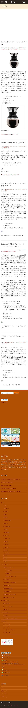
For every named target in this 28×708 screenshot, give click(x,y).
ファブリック (3, 612)
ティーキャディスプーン (8, 629)
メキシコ (5, 550)
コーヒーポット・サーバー (8, 582)
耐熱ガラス (4, 464)
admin (6, 47)
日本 (4, 556)
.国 (18, 47)
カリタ (23, 462)
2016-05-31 (10, 146)
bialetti (4, 459)
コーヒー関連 (14, 49)
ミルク (18, 459)
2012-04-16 (10, 342)
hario (2, 459)
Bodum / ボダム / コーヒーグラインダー (10, 175)
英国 (4, 561)
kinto (23, 466)
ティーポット (6, 632)
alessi (25, 466)
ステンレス (9, 461)
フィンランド (6, 538)
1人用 (10, 467)
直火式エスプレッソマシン (8, 594)
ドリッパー (23, 49)
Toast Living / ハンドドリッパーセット (8, 488)
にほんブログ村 (4, 402)
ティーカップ (6, 626)
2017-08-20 (10, 47)
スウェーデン (6, 520)
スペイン (5, 523)
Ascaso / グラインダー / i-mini (7, 482)
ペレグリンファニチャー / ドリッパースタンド (10, 479)
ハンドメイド (6, 462)
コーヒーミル (22, 146)
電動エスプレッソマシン (8, 597)
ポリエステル (10, 464)
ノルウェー (5, 532)
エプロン (5, 615)
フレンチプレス (6, 591)
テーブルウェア (4, 600)
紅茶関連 (3, 621)
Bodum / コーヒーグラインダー (12, 142)
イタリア (5, 508)
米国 (4, 558)
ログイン (3, 687)
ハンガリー (5, 535)
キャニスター (15, 461)
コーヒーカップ (6, 579)
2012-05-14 (10, 189)
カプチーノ (16, 466)
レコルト (2, 467)
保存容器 (5, 190)
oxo (9, 462)
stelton (12, 467)
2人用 (2, 469)
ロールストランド (11, 459)
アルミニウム (21, 461)
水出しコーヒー (6, 469)
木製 (21, 462)
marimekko (24, 467)
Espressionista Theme (9, 705)
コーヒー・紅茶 (8, 2)
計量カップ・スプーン (10, 576)
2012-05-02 (10, 250)
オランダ (5, 511)
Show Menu (24, 2)
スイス (19, 49)
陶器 (16, 459)
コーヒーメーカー (7, 49)
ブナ (17, 467)
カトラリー (5, 603)
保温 (10, 466)
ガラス (6, 466)
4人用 (19, 467)
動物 (4, 461)
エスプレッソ (22, 459)
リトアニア (5, 553)
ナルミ (7, 459)
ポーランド (5, 547)
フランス (5, 541)
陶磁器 (11, 462)
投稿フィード (3, 690)
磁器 (12, 466)
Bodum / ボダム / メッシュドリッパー (10, 134)
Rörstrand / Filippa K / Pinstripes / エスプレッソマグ (11, 491)
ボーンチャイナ (16, 462)
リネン (21, 467)
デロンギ (19, 466)
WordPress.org (3, 696)
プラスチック (15, 464)
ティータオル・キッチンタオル (9, 618)
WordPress (17, 705)
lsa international (20, 464)
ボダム (14, 467)
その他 (4, 505)
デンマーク (13, 251)
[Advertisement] (14, 24)
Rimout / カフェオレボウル (6, 485)
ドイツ (4, 529)
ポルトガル (5, 544)
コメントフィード (4, 693)
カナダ (4, 514)
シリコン (7, 467)
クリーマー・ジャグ (7, 606)
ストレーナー (6, 623)
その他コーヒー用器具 (7, 567)
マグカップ (5, 609)
